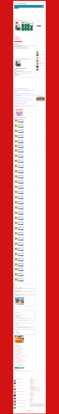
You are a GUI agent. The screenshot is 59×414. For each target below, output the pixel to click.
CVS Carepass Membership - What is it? (19, 394)
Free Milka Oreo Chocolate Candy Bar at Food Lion (18, 347)
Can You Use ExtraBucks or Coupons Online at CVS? (21, 400)
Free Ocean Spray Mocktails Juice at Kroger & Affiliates (18, 364)
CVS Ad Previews (33, 5)
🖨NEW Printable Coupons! (17, 44)
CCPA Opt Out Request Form (32, 399)
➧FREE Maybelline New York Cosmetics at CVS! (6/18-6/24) (23, 99)
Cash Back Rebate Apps (32, 395)
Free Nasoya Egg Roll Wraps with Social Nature (18, 357)
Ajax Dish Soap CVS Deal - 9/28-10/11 (19, 385)
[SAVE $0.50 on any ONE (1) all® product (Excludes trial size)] (19, 251)
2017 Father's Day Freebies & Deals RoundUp (18, 348)
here (44, 406)
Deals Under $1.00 (25, 6)
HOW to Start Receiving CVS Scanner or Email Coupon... (35, 387)
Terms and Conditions (32, 401)
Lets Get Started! (31, 382)
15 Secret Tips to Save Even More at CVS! (34, 380)
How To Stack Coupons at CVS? (35, 6)
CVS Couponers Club (41, 68)
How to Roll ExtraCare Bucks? (32, 386)
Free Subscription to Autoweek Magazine (17, 366)
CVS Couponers (20, 3)
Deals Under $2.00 (29, 6)
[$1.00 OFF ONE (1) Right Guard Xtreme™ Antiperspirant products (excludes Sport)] (19, 230)
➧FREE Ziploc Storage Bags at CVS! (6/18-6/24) (21, 93)
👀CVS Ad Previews (16, 37)
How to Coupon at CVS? (41, 5)
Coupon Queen (37, 19)
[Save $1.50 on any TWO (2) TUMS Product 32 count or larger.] (19, 168)
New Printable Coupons (32, 393)
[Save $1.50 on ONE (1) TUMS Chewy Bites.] (19, 173)
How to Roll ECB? (40, 6)
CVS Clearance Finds (20, 6)
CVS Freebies (21, 5)
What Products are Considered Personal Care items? (41, 63)
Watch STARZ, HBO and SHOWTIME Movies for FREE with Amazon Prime (20, 355)
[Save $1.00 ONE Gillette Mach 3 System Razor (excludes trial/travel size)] (19, 199)
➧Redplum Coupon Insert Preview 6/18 (20, 103)
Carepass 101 (16, 6)
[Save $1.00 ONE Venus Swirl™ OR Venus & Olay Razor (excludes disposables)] (19, 204)
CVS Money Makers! (29, 5)
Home (15, 5)
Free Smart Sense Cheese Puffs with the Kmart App (18, 365)
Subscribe (37, 5)
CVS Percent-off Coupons (32, 389)
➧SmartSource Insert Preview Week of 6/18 (20, 101)
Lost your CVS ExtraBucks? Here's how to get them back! (35, 388)
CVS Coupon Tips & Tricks (32, 383)
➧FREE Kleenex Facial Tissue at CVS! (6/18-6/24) (22, 97)
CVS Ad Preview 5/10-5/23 (18, 388)
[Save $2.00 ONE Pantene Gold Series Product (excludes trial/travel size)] (19, 261)
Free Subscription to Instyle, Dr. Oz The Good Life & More (19, 356)
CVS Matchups (25, 5)
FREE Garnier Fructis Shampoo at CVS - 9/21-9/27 (20, 403)
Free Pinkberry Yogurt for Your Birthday (17, 346)
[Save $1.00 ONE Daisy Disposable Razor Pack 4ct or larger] (19, 225)
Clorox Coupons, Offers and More (19, 382)
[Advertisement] (29, 14)
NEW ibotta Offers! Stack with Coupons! (18, 43)
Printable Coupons (31, 392)
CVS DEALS (18, 5)
